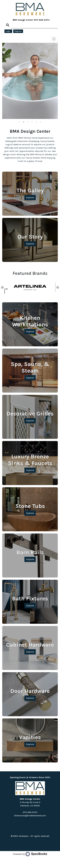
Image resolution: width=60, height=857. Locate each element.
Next (57, 287)
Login (8, 31)
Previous (2, 287)
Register (18, 31)
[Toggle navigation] (54, 39)
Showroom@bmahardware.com (30, 815)
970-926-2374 (42, 20)
